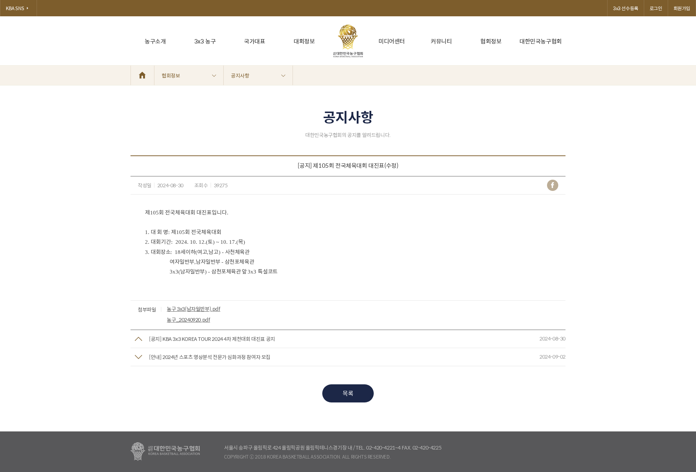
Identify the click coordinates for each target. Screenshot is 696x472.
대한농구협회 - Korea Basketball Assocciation (165, 451)
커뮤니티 (441, 41)
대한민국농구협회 (540, 41)
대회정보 (304, 41)
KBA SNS (15, 8)
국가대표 (254, 41)
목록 (348, 393)
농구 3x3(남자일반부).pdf (193, 309)
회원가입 (682, 8)
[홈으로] (142, 75)
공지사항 (240, 75)
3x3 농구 (205, 41)
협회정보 (490, 41)
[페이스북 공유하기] (552, 185)
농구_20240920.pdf (188, 319)
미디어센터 (391, 41)
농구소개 (155, 41)
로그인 (656, 8)
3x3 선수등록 (625, 8)
